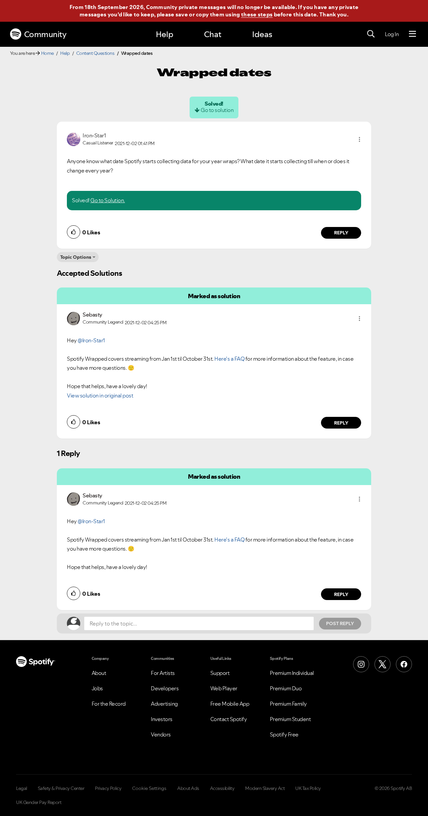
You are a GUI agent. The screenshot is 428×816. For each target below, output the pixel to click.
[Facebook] (404, 664)
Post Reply (340, 623)
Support (220, 673)
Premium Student (290, 719)
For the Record (109, 703)
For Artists (163, 673)
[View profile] (73, 138)
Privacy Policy (108, 788)
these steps (257, 14)
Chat (212, 34)
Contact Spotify (228, 719)
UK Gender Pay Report (38, 802)
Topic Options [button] (75, 257)
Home (47, 53)
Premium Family (288, 703)
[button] (359, 139)
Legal (21, 788)
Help (164, 34)
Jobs (97, 688)
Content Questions (95, 53)
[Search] (371, 34)
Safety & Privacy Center (61, 788)
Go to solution (217, 110)
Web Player (223, 688)
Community (45, 34)
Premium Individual (292, 673)
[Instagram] (361, 664)
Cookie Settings (149, 788)
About (99, 673)
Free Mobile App (229, 703)
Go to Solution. (107, 200)
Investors (162, 719)
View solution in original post (100, 395)
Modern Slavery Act (265, 788)
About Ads (188, 788)
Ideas (262, 34)
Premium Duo (286, 688)
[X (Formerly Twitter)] (382, 664)
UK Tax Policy (308, 788)
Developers (165, 688)
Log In (392, 34)
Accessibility (222, 788)
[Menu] (412, 34)
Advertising (164, 703)
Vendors (161, 734)
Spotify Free (284, 734)
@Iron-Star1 (91, 340)
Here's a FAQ (229, 358)
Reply (341, 232)
